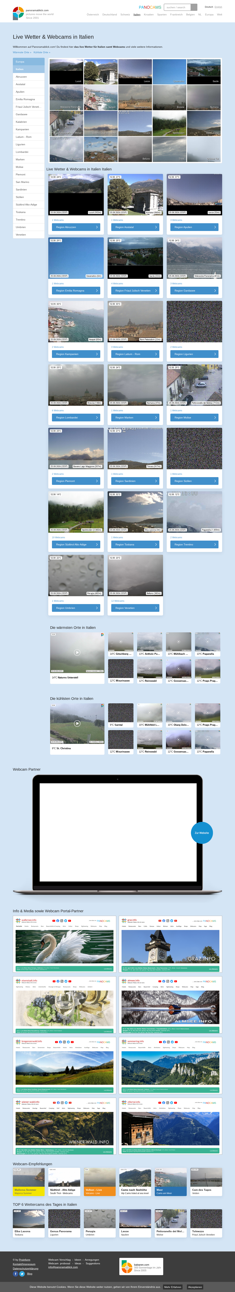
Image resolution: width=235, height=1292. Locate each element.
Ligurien (20, 144)
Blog (29, 1273)
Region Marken (124, 417)
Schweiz (125, 14)
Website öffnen (121, 833)
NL (200, 14)
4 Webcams (117, 284)
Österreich (93, 14)
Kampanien (22, 129)
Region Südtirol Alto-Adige (71, 544)
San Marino (22, 182)
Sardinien (21, 189)
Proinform (24, 1259)
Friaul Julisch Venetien (29, 106)
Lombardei (22, 151)
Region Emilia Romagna (70, 290)
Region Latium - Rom (127, 354)
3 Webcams (176, 220)
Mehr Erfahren (172, 1287)
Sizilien (20, 197)
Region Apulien (183, 227)
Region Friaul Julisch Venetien (133, 290)
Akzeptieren (195, 1287)
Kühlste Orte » (42, 52)
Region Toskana (124, 544)
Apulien (20, 91)
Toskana (21, 212)
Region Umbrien (65, 607)
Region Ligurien (184, 354)
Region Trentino (184, 544)
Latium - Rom (24, 136)
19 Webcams (58, 537)
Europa (209, 14)
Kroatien (149, 14)
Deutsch (209, 7)
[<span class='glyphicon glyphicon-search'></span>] (194, 7)
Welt (219, 14)
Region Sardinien (125, 481)
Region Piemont (65, 481)
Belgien (190, 14)
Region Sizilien (183, 481)
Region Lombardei (67, 417)
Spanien (162, 14)
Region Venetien (125, 607)
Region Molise (183, 417)
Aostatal (20, 84)
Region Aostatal (124, 227)
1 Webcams (58, 220)
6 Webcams (58, 410)
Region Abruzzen (66, 227)
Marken (20, 159)
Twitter (22, 1274)
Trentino (20, 219)
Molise (19, 166)
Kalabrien (21, 121)
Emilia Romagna (25, 99)
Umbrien (21, 227)
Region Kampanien (67, 354)
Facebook (15, 1274)
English (218, 7)
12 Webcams (117, 601)
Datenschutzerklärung (25, 1268)
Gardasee (21, 114)
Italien (136, 14)
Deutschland (109, 14)
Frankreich (176, 14)
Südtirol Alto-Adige (26, 204)
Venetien (21, 234)
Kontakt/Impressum (24, 1264)
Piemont (20, 174)
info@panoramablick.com (63, 1267)
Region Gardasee (185, 290)
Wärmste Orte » (22, 52)
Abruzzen (21, 76)
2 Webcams (58, 347)
